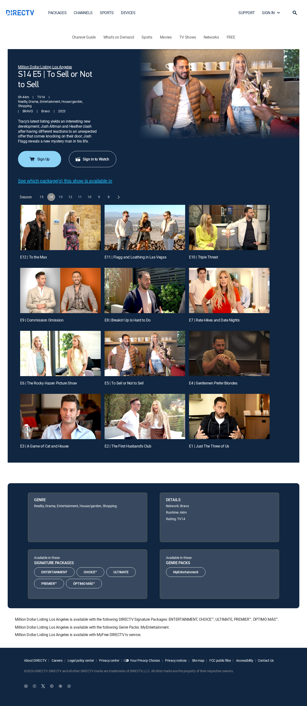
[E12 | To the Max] (60, 227)
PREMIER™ (49, 583)
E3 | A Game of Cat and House (44, 446)
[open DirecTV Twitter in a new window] (43, 686)
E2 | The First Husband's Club (128, 446)
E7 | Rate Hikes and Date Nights (214, 320)
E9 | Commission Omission (41, 320)
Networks (211, 37)
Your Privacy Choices (145, 660)
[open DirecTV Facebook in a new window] (34, 686)
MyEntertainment (185, 572)
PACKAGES (57, 12)
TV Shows (187, 37)
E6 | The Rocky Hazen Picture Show (48, 383)
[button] (294, 13)
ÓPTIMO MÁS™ (84, 583)
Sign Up (43, 159)
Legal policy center (80, 660)
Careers (57, 660)
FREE (231, 37)
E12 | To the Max (33, 257)
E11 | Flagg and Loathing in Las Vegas (135, 257)
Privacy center (109, 660)
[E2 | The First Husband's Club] (145, 416)
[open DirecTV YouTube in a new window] (60, 686)
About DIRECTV (35, 660)
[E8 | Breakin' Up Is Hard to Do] (145, 290)
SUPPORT (246, 12)
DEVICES (128, 12)
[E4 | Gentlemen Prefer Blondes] (229, 353)
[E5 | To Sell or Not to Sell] (145, 353)
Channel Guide (84, 37)
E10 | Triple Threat (203, 257)
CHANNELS (83, 12)
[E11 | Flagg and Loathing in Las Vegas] (145, 227)
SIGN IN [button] (268, 12)
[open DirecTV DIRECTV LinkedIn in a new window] (26, 686)
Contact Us (266, 660)
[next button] (118, 197)
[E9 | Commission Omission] (60, 290)
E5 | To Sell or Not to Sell (124, 383)
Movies (166, 37)
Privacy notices (176, 660)
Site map (197, 660)
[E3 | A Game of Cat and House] (60, 416)
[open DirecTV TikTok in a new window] (69, 686)
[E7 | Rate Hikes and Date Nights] (229, 290)
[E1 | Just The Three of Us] (229, 416)
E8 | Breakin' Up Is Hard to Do (128, 320)
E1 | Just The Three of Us (209, 446)
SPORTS (107, 12)
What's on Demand (118, 37)
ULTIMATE (121, 572)
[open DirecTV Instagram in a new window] (52, 686)
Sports (147, 37)
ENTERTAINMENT (54, 572)
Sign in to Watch (96, 159)
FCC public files (220, 660)
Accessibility (244, 660)
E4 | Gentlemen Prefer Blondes (213, 383)
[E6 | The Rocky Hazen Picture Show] (60, 353)
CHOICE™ (90, 572)
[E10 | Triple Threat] (229, 227)
